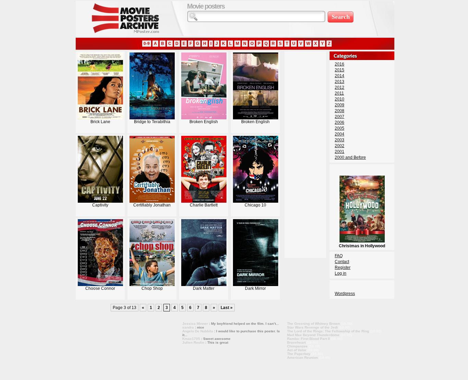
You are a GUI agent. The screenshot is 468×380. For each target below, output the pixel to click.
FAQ (339, 255)
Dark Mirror (255, 288)
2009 (339, 105)
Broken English (203, 121)
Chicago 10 (255, 205)
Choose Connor (100, 288)
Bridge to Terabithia (152, 121)
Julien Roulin (193, 342)
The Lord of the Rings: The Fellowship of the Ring (328, 331)
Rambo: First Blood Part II (308, 339)
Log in (340, 273)
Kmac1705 (191, 339)
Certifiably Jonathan (152, 205)
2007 (339, 116)
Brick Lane (100, 121)
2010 (339, 99)
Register (342, 267)
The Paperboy (298, 354)
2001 (339, 151)
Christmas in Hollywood (362, 246)
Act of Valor (296, 350)
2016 (339, 64)
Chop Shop (152, 288)
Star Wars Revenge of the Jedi (312, 327)
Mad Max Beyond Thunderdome (313, 335)
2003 (339, 140)
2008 (339, 110)
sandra (188, 327)
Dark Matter (203, 288)
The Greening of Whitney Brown (313, 323)
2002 (339, 145)
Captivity (100, 205)
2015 (339, 70)
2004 (339, 134)
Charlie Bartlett (204, 205)
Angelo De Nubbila (197, 331)
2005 (339, 128)
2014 (339, 75)
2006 (339, 122)
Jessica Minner (195, 323)
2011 (339, 93)
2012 (339, 87)
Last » (227, 307)
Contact (342, 261)
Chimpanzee (297, 346)
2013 (339, 81)
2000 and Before (350, 157)
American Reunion (302, 357)
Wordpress (345, 293)
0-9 (147, 43)
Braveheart (296, 342)
